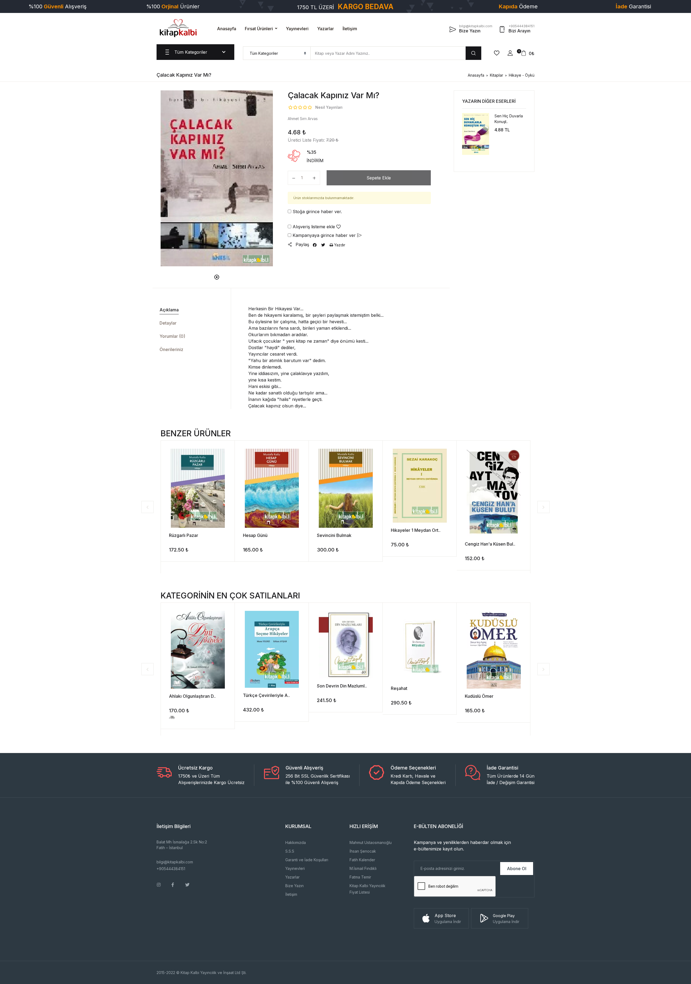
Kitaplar (496, 75)
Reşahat (399, 688)
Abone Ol (516, 868)
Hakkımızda (295, 842)
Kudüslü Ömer (479, 696)
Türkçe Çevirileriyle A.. (266, 695)
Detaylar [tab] (168, 323)
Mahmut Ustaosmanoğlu (371, 842)
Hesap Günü (255, 535)
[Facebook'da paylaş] (314, 245)
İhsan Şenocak (363, 851)
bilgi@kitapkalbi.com (175, 862)
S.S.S (289, 851)
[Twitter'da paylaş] (323, 245)
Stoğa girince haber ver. (316, 211)
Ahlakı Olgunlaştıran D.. (192, 696)
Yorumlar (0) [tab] (172, 336)
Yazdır (339, 245)
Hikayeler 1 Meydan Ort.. (416, 530)
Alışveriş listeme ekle (313, 226)
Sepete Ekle (379, 178)
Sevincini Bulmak (334, 535)
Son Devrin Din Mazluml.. (342, 686)
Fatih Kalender (362, 859)
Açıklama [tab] (169, 309)
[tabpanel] (217, 178)
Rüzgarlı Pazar (183, 535)
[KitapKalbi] (178, 28)
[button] (510, 53)
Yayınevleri (297, 28)
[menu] (277, 53)
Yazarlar (325, 28)
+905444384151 (171, 868)
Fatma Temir (360, 877)
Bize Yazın (294, 885)
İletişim (350, 28)
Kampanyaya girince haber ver (324, 235)
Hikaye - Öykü (521, 75)
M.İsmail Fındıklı (363, 868)
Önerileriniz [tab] (171, 349)
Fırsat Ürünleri (259, 28)
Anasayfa (226, 28)
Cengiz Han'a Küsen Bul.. (490, 544)
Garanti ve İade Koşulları (306, 859)
